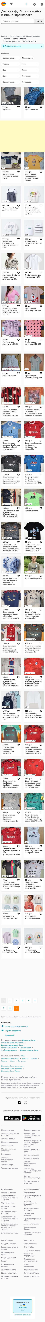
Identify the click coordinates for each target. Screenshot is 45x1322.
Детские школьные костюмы (8, 1212)
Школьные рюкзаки (9, 1273)
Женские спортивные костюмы (10, 1134)
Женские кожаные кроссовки (8, 1150)
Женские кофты (7, 1165)
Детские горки (7, 1189)
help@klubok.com (31, 1270)
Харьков (4, 1061)
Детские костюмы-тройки (8, 1207)
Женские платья (8, 1139)
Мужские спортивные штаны (32, 1219)
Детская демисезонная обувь (32, 1177)
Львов (12, 1061)
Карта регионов (30, 1244)
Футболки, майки (29, 41)
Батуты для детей (8, 1258)
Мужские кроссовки (32, 1189)
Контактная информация (29, 1255)
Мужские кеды (29, 1192)
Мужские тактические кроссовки (32, 1233)
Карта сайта (29, 1240)
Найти (39, 21)
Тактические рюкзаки (9, 1168)
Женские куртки (7, 1130)
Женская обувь (7, 1145)
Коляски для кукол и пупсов (9, 1248)
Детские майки (25, 1047)
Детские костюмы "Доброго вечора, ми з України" (9, 1197)
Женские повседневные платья (7, 1159)
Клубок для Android (32, 1276)
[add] (26, 3)
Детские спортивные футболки (12, 1045)
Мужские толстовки (31, 1224)
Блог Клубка (29, 1247)
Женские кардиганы (9, 1142)
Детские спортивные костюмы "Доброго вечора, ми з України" (9, 1226)
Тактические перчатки (29, 1214)
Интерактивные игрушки (7, 1265)
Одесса (25, 1058)
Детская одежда (19, 39)
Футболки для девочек (9, 1050)
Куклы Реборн (7, 1240)
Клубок (4, 36)
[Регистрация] (41, 4)
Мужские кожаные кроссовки (31, 1209)
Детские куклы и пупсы (7, 1253)
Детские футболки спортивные (12, 1042)
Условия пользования (29, 1265)
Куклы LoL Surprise (31, 1158)
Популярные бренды (32, 1250)
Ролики (4, 1261)
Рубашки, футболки (11, 41)
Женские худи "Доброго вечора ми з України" (32, 1135)
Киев (22, 1056)
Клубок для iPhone (31, 1273)
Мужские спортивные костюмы (32, 1197)
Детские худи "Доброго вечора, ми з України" (32, 1171)
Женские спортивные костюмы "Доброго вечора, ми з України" (32, 1143)
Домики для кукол (8, 1192)
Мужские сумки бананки (30, 1228)
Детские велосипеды (9, 1233)
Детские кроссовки (8, 1270)
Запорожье (22, 1061)
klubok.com (3, 3)
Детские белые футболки (29, 1050)
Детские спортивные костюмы (9, 1277)
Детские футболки (28, 1040)
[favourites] (11, 3)
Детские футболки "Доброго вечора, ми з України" (9, 1218)
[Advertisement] (22, 29)
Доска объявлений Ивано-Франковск (24, 36)
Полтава (34, 1058)
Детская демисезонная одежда (30, 1163)
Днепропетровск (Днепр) (10, 1058)
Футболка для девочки (9, 1047)
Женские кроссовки (32, 1130)
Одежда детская (8, 1203)
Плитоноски (6, 1154)
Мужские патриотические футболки (30, 1203)
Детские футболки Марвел (10, 1071)
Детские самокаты (31, 1155)
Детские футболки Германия (11, 1068)
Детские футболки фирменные (12, 1066)
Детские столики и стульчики (31, 1182)
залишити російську (22, 1315)
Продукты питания (8, 1244)
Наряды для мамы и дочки (32, 1150)
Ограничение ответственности (30, 1260)
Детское (6, 39)
